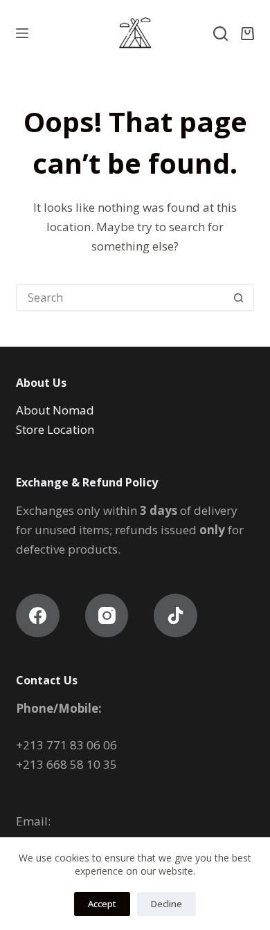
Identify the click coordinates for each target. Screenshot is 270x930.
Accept (102, 903)
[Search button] (239, 297)
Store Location (56, 429)
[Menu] (22, 33)
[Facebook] (38, 615)
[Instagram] (107, 615)
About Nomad (55, 410)
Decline (166, 903)
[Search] (220, 33)
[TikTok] (175, 615)
